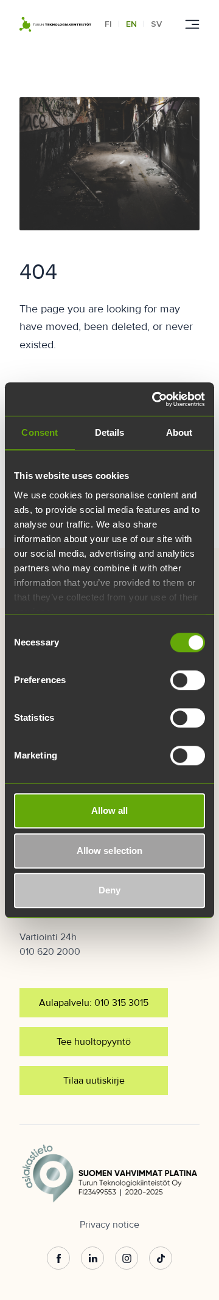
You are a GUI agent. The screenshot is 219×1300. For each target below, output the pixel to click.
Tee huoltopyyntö (94, 1042)
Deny (109, 890)
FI (108, 24)
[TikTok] (160, 1259)
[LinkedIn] (92, 1259)
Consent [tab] (39, 432)
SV (156, 24)
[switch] (187, 680)
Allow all (109, 810)
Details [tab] (110, 432)
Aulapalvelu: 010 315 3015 (93, 1003)
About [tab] (179, 432)
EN (131, 24)
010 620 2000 (49, 952)
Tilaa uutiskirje (94, 1081)
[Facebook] (58, 1259)
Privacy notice (109, 1225)
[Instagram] (126, 1259)
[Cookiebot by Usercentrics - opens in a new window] (154, 399)
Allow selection (110, 850)
